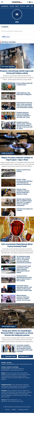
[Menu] (2, 2)
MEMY (28, 6)
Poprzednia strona (10, 356)
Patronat (7, 409)
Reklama (14, 409)
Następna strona (24, 356)
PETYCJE (22, 6)
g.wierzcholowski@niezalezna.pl (23, 364)
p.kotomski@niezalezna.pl (16, 370)
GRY (32, 6)
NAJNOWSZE (4, 6)
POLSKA (12, 6)
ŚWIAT (17, 6)
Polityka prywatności (23, 409)
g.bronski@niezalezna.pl (17, 368)
